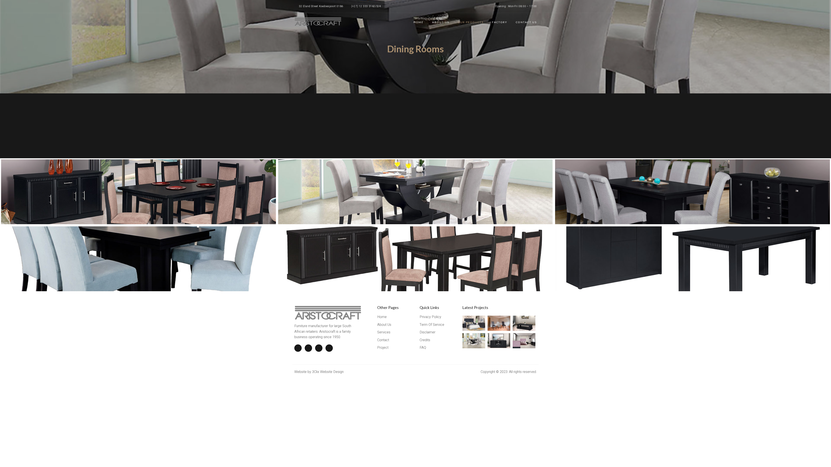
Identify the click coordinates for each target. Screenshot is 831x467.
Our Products (470, 22)
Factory (499, 22)
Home (419, 22)
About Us (440, 22)
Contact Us (526, 22)
